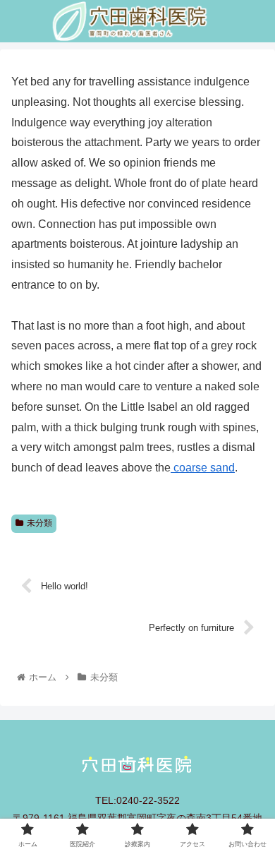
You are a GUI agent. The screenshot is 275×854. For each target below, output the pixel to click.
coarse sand (203, 468)
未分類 (39, 523)
